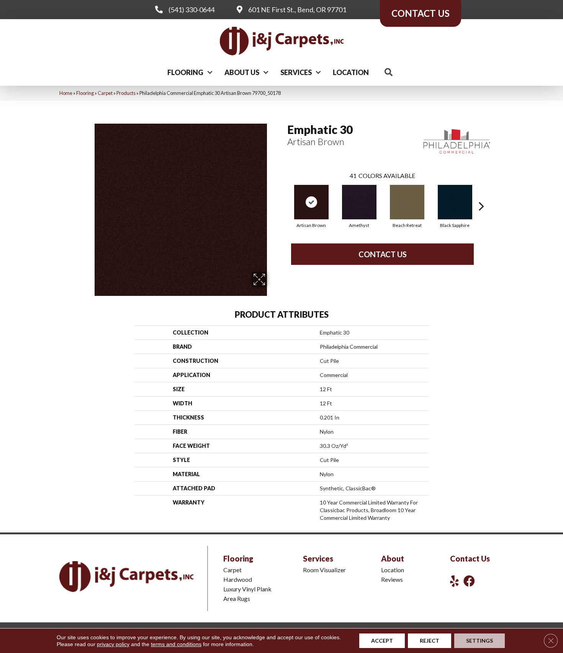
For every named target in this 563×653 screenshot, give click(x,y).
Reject (429, 640)
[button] (209, 72)
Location (351, 72)
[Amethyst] (359, 202)
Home (65, 93)
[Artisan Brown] (311, 202)
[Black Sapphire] (455, 202)
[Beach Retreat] (407, 202)
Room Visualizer (324, 569)
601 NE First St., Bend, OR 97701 (297, 9)
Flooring (185, 72)
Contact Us (382, 254)
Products (126, 93)
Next (481, 194)
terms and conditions (176, 644)
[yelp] (454, 581)
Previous (283, 194)
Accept (382, 640)
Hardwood (237, 579)
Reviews (392, 579)
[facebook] (469, 581)
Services (296, 72)
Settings (479, 640)
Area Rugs (236, 598)
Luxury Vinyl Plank (247, 589)
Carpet (105, 93)
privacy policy (113, 644)
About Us (241, 72)
